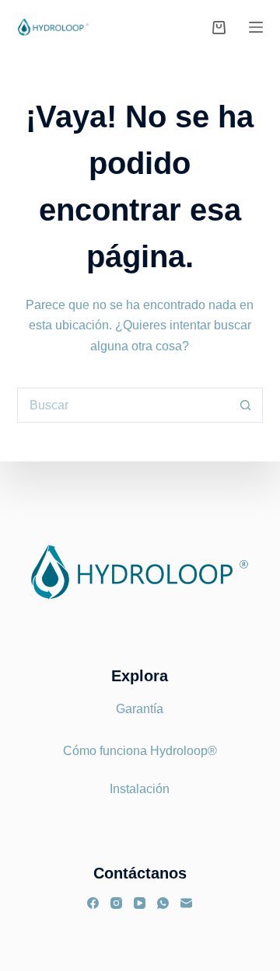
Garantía (139, 708)
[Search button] (245, 405)
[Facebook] (93, 903)
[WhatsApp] (163, 903)
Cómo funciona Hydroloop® (140, 750)
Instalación (140, 788)
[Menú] (256, 27)
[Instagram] (116, 903)
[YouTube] (139, 903)
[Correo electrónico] (186, 903)
